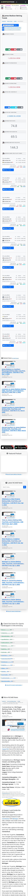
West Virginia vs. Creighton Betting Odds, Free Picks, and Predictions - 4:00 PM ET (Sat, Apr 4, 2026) (12, 542)
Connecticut (5, 819)
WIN (7, 49)
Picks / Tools (8, 170)
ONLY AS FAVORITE (16, 29)
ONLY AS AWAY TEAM (8, 27)
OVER (7, 107)
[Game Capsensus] (7, 158)
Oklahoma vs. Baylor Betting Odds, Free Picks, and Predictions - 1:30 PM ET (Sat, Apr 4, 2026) (13, 601)
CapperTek (4, 21)
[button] (25, 2)
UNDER (13, 107)
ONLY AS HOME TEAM (17, 27)
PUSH (19, 49)
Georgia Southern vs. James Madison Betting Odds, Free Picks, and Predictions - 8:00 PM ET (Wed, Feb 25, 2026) (14, 429)
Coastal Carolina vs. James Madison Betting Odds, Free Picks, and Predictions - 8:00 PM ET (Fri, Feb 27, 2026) (13, 409)
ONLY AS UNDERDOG (8, 29)
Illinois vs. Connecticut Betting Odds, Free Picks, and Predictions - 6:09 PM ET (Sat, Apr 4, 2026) (13, 582)
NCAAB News (15, 358)
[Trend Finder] (5, 158)
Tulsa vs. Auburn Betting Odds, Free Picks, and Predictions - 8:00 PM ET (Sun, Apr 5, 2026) (12, 522)
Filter (10, 25)
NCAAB (15, 21)
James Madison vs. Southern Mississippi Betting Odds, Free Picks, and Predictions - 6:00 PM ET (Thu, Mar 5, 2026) (13, 371)
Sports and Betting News (11, 701)
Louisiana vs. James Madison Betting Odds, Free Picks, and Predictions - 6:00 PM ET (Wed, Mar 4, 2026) (14, 390)
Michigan (15, 819)
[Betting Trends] (4, 158)
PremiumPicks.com (6, 793)
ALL (3, 27)
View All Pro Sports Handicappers (14, 685)
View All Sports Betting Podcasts (14, 474)
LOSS (13, 49)
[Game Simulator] (6, 158)
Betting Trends (9, 21)
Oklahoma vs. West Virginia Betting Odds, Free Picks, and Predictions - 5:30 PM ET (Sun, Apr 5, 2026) (13, 502)
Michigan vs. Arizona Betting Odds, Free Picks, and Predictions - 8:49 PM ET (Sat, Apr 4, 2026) (13, 563)
